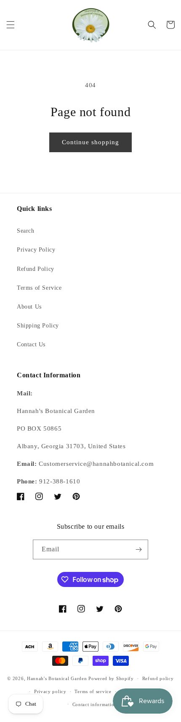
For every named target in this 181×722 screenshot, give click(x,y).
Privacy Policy (36, 250)
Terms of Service (39, 288)
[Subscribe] (138, 549)
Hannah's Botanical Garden (57, 678)
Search (26, 231)
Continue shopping (90, 142)
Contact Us (31, 344)
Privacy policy (50, 691)
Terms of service (93, 691)
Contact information (94, 704)
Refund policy (158, 678)
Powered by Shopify (111, 678)
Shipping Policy (38, 325)
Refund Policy (35, 269)
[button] (10, 25)
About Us (29, 307)
